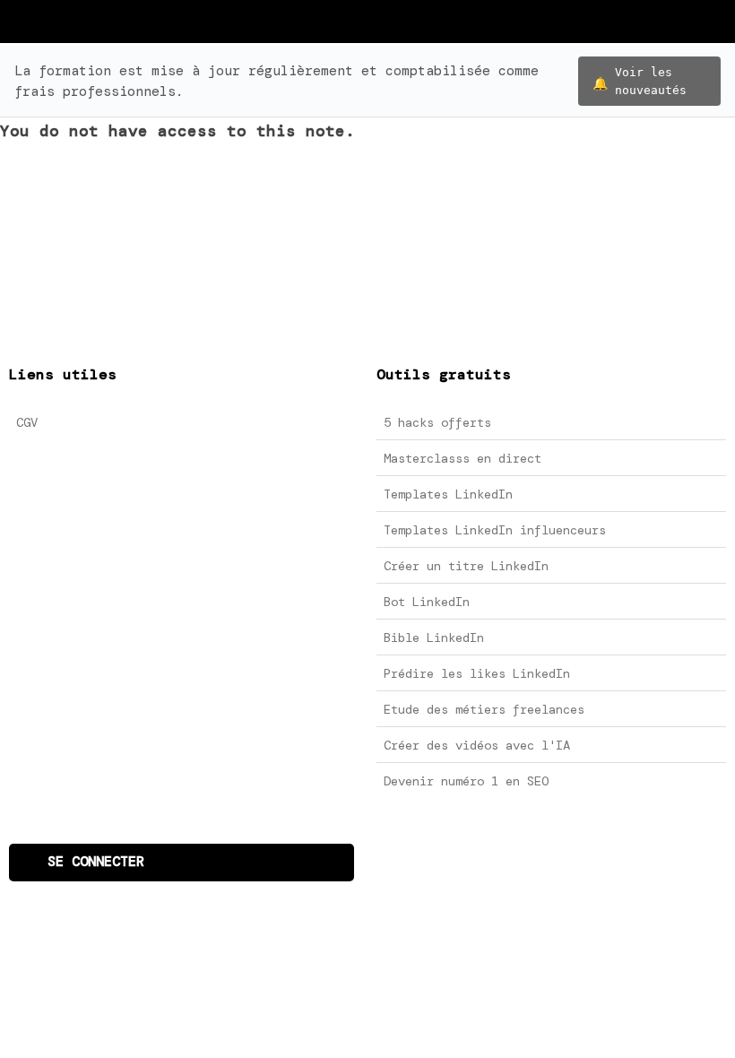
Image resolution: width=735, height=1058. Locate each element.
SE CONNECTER (96, 862)
